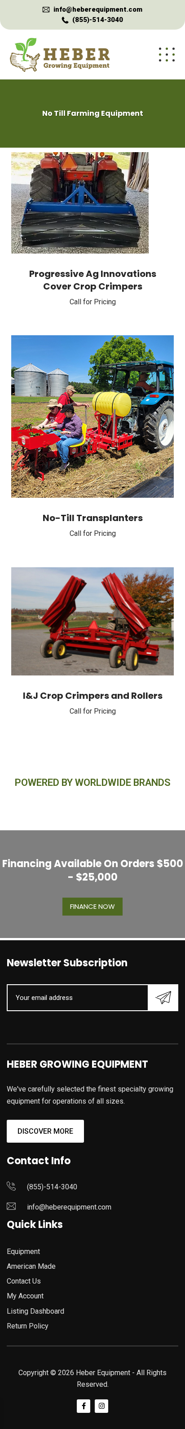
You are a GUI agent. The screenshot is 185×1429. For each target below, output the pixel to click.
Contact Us (24, 1281)
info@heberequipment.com (97, 9)
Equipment (23, 1251)
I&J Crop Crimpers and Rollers (93, 695)
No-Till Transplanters (93, 518)
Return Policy (27, 1326)
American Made (31, 1266)
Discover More (45, 1131)
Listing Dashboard (35, 1311)
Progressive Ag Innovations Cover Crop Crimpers (92, 280)
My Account (25, 1296)
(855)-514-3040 (97, 20)
